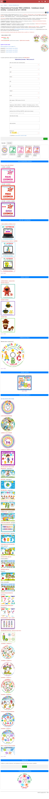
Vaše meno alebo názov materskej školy (17, 62)
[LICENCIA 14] (4, 151)
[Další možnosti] (48, 1)
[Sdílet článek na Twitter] (45, 12)
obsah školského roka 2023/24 (12, 51)
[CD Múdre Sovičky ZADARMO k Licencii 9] (8, 709)
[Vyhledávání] (42, 1)
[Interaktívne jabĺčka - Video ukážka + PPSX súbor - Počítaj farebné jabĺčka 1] (8, 567)
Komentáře (9, 143)
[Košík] (45, 1)
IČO (10, 81)
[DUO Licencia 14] (12, 151)
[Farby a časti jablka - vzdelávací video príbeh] (8, 591)
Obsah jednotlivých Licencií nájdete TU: (8, 46)
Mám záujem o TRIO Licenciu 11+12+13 (17, 100)
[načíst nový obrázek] (10, 133)
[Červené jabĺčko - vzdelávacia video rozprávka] (8, 580)
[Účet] (39, 1)
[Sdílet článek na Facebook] (47, 12)
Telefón (11, 90)
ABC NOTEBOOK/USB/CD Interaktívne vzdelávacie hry (24, 29)
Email (11, 95)
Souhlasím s (18, 135)
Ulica (11, 67)
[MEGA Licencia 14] (28, 151)
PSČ (11, 72)
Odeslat (45, 138)
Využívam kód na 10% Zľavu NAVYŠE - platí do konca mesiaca (21, 111)
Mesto (11, 76)
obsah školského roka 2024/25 (12, 50)
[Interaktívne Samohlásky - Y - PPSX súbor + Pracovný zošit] (8, 615)
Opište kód (12, 130)
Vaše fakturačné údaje (14, 115)
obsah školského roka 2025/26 (12, 48)
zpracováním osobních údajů (20, 135)
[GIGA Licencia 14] (36, 151)
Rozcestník (3, 143)
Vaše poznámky (13, 123)
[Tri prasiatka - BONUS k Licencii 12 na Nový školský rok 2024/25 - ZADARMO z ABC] (8, 675)
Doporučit (24, 766)
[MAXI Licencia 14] (20, 151)
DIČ (10, 86)
